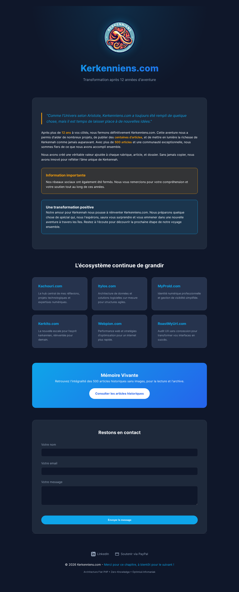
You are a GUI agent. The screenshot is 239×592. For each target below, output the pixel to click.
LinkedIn (103, 554)
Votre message (51, 482)
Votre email (49, 463)
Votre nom (48, 444)
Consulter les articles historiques (119, 393)
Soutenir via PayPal (134, 554)
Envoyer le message (119, 520)
